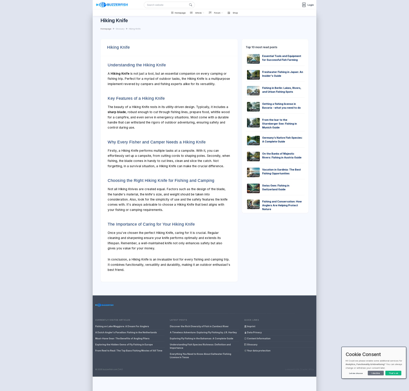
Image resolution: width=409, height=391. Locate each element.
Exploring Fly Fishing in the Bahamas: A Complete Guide (201, 338)
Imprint (251, 326)
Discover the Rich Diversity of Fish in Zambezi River (199, 326)
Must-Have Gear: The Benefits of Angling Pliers (122, 338)
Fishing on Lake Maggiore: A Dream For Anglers (122, 326)
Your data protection (258, 350)
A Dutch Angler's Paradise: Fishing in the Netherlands (126, 332)
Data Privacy (254, 332)
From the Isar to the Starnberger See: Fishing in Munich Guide (279, 123)
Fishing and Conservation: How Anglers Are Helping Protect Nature (282, 205)
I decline (376, 373)
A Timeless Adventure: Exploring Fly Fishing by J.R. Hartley (203, 332)
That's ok (393, 373)
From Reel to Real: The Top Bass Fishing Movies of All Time (128, 350)
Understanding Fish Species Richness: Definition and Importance (200, 346)
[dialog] (374, 362)
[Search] (190, 5)
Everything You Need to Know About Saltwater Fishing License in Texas (200, 356)
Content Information (258, 338)
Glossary (252, 344)
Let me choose (356, 373)
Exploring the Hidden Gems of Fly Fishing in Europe (124, 344)
